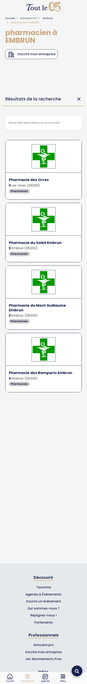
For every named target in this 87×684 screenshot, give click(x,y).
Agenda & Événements (43, 594)
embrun (47, 18)
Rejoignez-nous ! (43, 615)
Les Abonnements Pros (44, 659)
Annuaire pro (43, 645)
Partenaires (43, 622)
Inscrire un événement (43, 601)
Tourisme (43, 587)
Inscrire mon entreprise (43, 652)
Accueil (10, 18)
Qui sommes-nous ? (43, 608)
